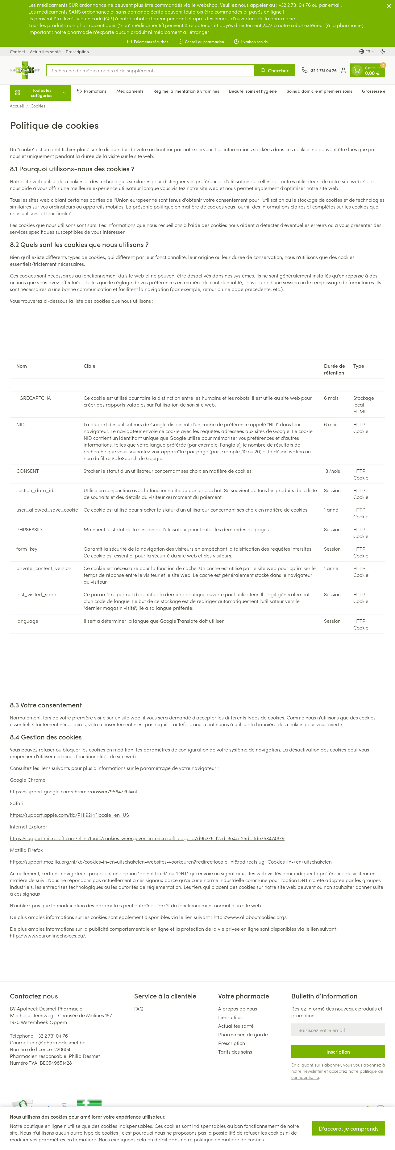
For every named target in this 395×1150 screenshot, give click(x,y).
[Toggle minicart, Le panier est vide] (357, 70)
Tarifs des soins (235, 1051)
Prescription (77, 51)
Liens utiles (230, 1017)
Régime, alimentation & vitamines (186, 91)
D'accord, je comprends (349, 1128)
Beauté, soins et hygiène (253, 91)
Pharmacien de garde (243, 1034)
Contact (17, 51)
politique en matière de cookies (229, 1139)
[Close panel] (389, 6)
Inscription (338, 1051)
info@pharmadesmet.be (57, 1042)
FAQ (138, 1008)
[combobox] (150, 70)
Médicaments (129, 91)
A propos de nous (237, 1008)
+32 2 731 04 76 (52, 1035)
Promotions (95, 91)
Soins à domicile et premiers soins (319, 91)
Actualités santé (45, 51)
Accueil (17, 106)
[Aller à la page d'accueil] (25, 70)
